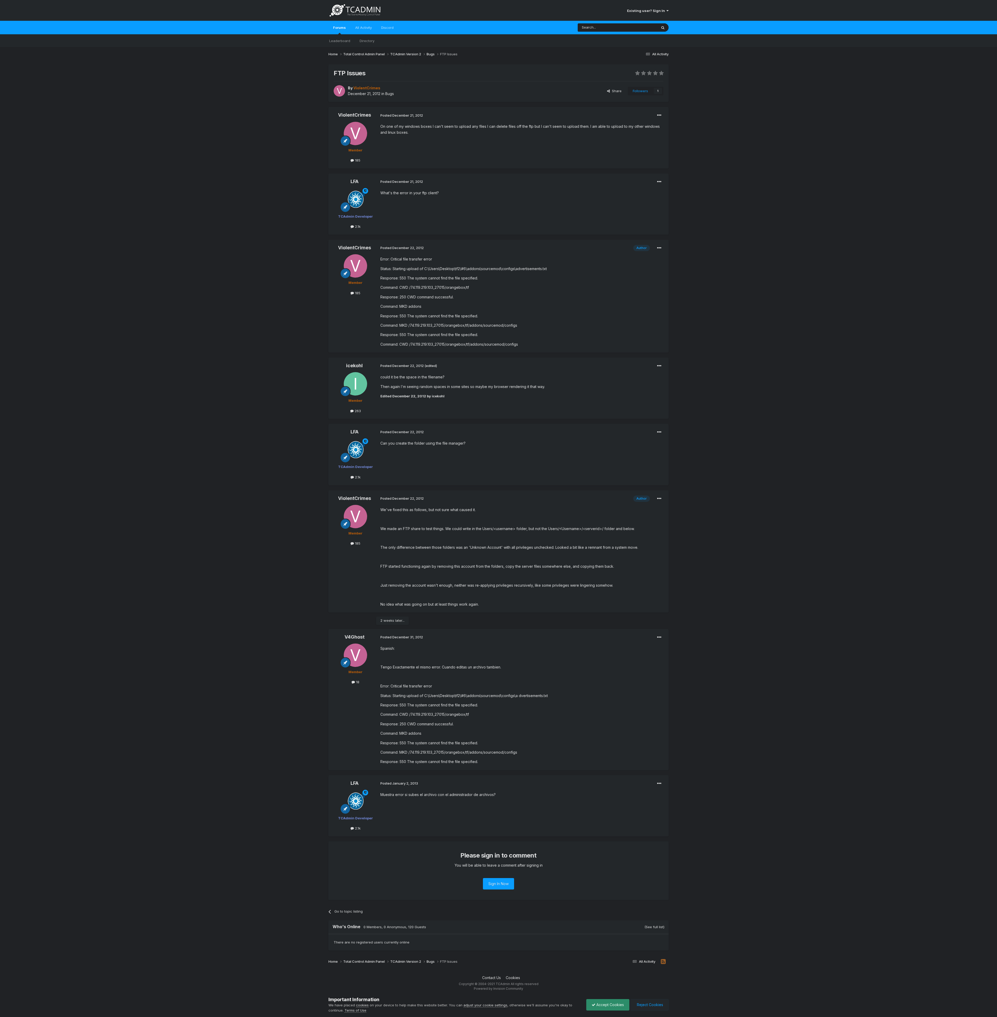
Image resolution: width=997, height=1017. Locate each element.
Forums (339, 27)
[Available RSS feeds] (663, 961)
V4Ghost (355, 637)
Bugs (389, 93)
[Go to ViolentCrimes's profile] (339, 91)
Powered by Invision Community (498, 989)
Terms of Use (355, 1010)
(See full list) (654, 927)
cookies (362, 1005)
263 (357, 411)
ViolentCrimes (354, 115)
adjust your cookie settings (485, 1005)
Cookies (513, 977)
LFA (355, 181)
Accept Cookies (609, 1004)
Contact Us (491, 977)
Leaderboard (339, 41)
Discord (387, 27)
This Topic (642, 27)
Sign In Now (498, 883)
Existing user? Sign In (646, 11)
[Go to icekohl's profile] (355, 384)
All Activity (363, 27)
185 (357, 160)
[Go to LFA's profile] (355, 199)
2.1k (357, 226)
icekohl (354, 365)
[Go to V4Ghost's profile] (355, 655)
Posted (401, 115)
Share (616, 91)
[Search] (663, 27)
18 (357, 682)
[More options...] (659, 115)
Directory (367, 41)
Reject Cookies (649, 1004)
